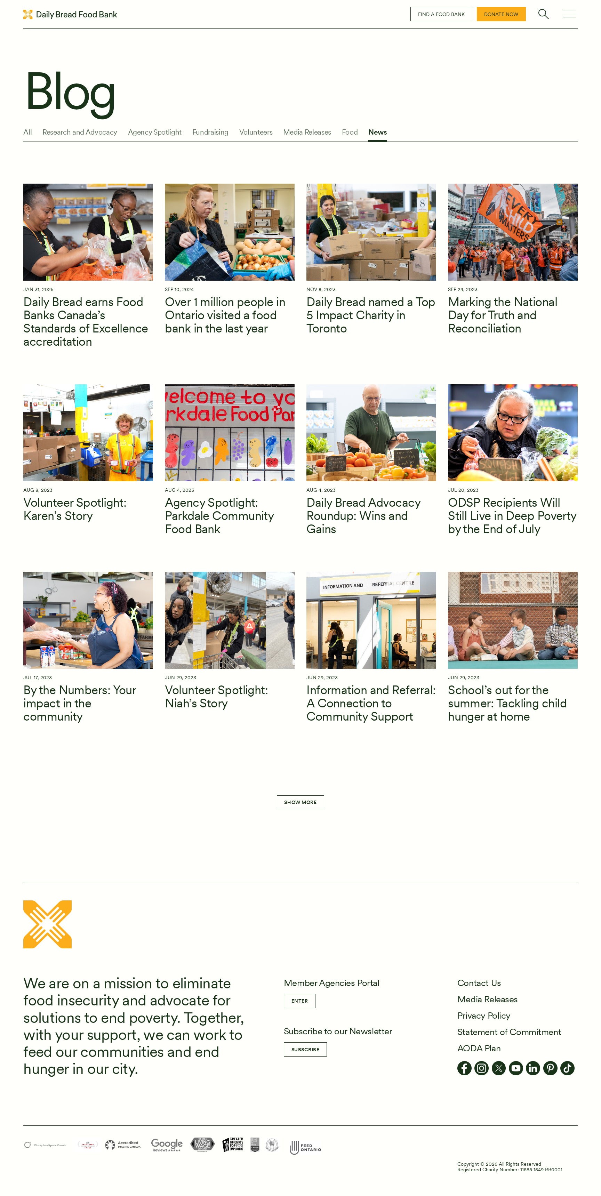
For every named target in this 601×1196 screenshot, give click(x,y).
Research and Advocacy (79, 132)
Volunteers (256, 132)
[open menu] (569, 14)
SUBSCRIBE (305, 1049)
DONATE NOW (501, 14)
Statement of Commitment (509, 1031)
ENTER (299, 1001)
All (27, 132)
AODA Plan (478, 1048)
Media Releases (307, 132)
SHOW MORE (300, 802)
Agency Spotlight (155, 132)
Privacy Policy (484, 1015)
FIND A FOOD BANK (441, 14)
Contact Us (479, 982)
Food (350, 132)
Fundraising (210, 132)
